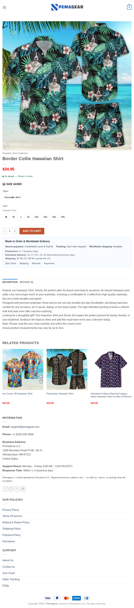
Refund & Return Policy (16, 522)
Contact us (8, 566)
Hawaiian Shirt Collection (15, 153)
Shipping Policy (11, 528)
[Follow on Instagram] (11, 489)
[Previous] (2, 379)
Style (6, 191)
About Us (7, 560)
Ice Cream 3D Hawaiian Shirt (17, 393)
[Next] (131, 379)
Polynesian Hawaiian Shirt (60, 393)
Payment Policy (11, 535)
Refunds (36, 263)
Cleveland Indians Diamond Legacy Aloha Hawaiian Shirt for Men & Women (111, 395)
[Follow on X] (17, 489)
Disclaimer (8, 541)
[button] (4, 7)
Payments (49, 263)
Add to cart (32, 231)
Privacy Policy (10, 509)
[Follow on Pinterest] (23, 489)
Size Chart (10, 263)
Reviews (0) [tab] (26, 282)
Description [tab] (9, 282)
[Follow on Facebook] (5, 489)
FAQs (5, 585)
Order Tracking (11, 579)
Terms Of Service (12, 516)
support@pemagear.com (25, 426)
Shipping (23, 263)
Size (5, 206)
